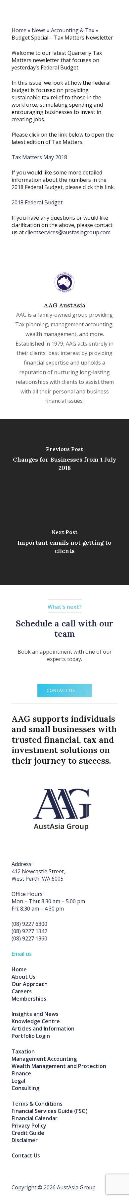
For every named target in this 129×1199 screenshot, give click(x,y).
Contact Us (26, 1155)
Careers (22, 991)
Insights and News (35, 1014)
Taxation (23, 1051)
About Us (23, 976)
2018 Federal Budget (37, 202)
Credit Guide (28, 1133)
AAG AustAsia (64, 305)
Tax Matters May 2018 (39, 157)
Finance (21, 1073)
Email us (22, 953)
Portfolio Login (31, 1035)
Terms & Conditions (37, 1103)
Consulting (25, 1088)
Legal (18, 1080)
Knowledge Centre (36, 1021)
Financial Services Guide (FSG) (50, 1111)
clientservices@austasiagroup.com (67, 232)
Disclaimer (25, 1140)
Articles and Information (43, 1028)
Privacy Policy (29, 1125)
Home (19, 969)
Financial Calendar (35, 1118)
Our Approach (30, 984)
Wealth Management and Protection (59, 1066)
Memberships (29, 998)
